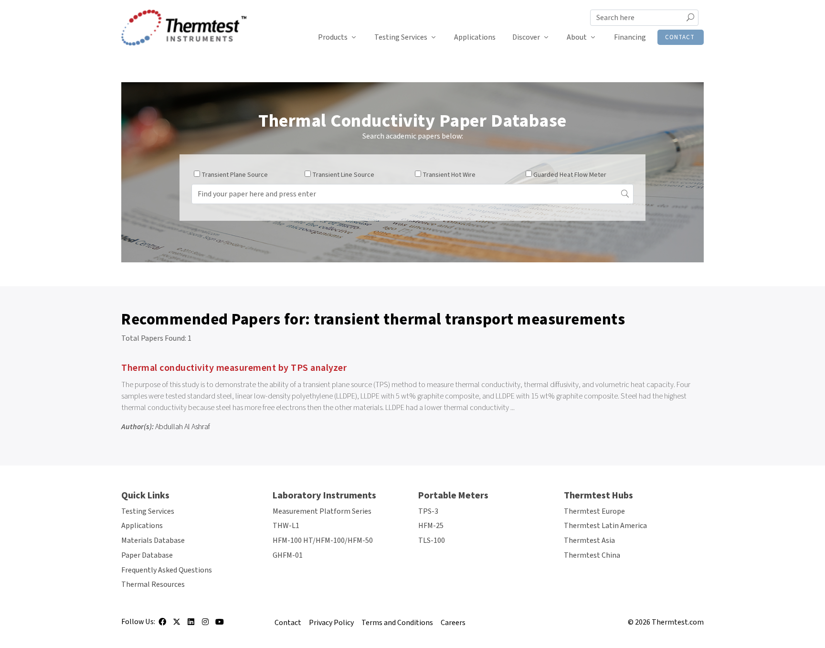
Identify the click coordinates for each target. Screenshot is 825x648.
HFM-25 (431, 525)
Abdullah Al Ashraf (182, 426)
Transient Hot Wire (449, 175)
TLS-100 (431, 540)
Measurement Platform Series (322, 511)
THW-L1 (286, 525)
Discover (526, 37)
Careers (453, 622)
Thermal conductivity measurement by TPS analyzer (235, 368)
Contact (680, 37)
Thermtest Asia (589, 540)
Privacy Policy (331, 622)
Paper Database (147, 555)
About (577, 37)
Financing (630, 37)
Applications (475, 37)
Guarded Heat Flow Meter (569, 175)
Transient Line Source (343, 175)
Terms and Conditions (397, 622)
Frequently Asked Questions (166, 570)
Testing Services (400, 37)
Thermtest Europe (594, 511)
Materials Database (153, 540)
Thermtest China (592, 555)
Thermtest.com (678, 622)
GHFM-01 (288, 555)
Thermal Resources (153, 584)
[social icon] (162, 625)
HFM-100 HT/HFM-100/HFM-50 (323, 540)
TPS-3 (428, 511)
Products (333, 37)
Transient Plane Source (234, 175)
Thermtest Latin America (605, 525)
